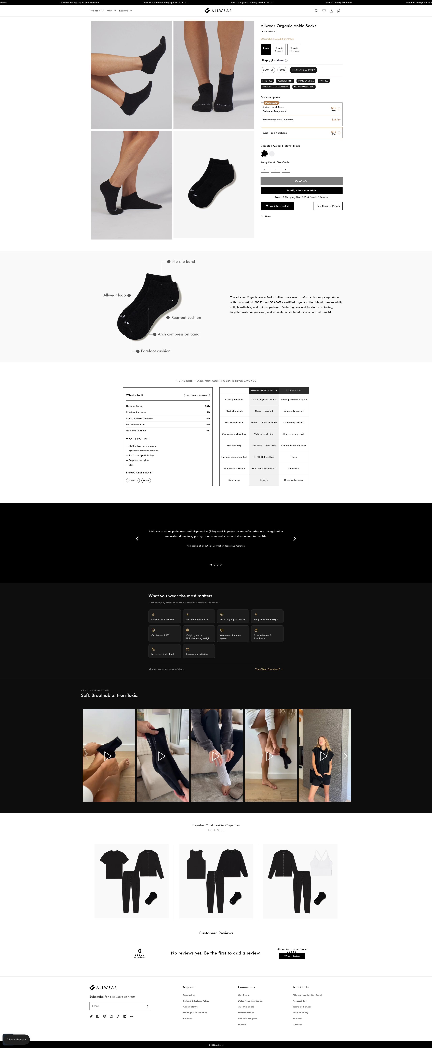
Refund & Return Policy (196, 1000)
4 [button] (221, 565)
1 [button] (211, 565)
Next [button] (294, 538)
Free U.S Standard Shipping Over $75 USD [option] (120, 2)
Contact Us (189, 994)
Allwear (219, 1045)
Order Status (190, 1006)
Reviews (188, 1018)
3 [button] (217, 565)
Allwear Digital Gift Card (307, 994)
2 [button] (214, 565)
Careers (297, 1024)
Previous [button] (137, 538)
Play (108, 756)
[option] (151, 306)
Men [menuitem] (109, 10)
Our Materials (246, 1006)
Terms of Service (302, 1006)
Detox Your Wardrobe (250, 1000)
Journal (242, 1024)
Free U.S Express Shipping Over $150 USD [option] (206, 2)
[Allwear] (131, 1016)
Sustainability (246, 1012)
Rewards (298, 1018)
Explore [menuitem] (124, 10)
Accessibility (300, 1000)
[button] (316, 11)
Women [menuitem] (95, 10)
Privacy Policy (300, 1012)
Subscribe (147, 1006)
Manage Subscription (195, 1012)
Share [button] (268, 216)
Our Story (243, 994)
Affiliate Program (248, 1018)
